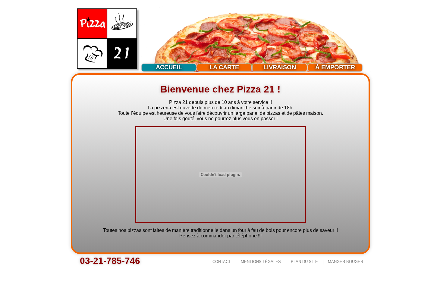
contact (221, 261)
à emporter (335, 67)
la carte (224, 67)
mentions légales (261, 261)
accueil (169, 67)
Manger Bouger (345, 261)
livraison (279, 67)
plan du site (304, 261)
